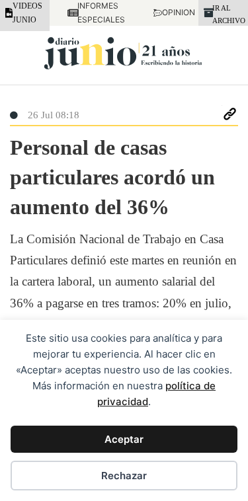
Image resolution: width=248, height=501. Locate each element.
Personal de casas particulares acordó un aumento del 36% (112, 177)
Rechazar (124, 475)
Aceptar (124, 439)
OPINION (171, 12)
